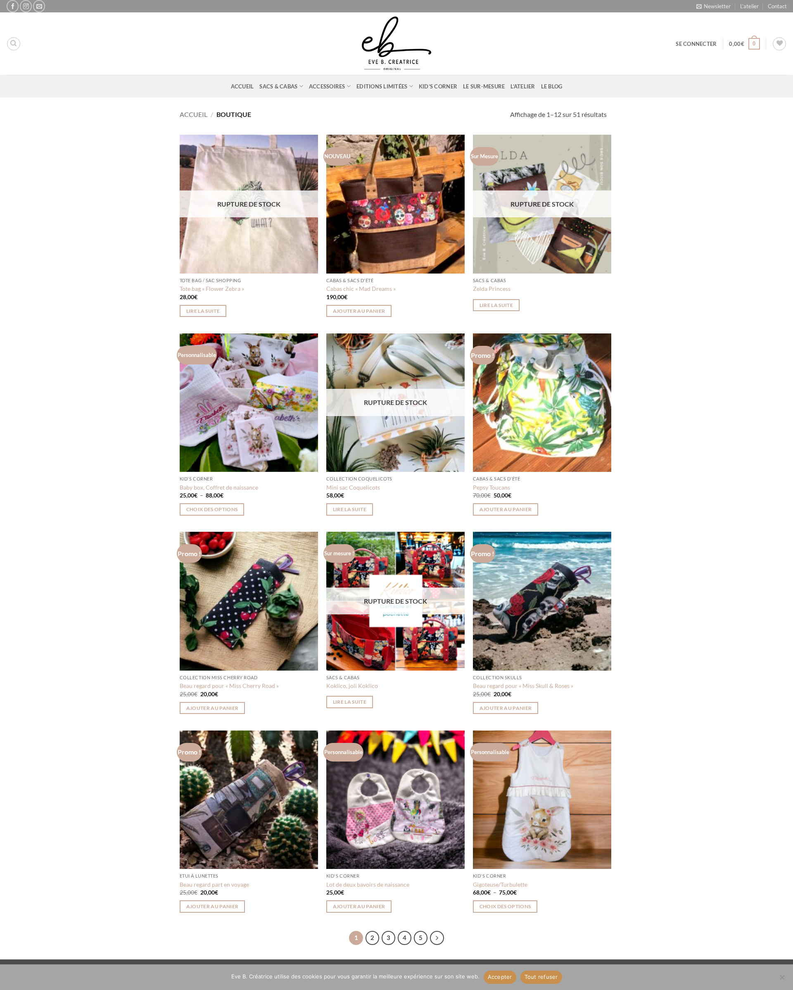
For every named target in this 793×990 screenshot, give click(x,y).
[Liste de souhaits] (779, 43)
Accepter (500, 976)
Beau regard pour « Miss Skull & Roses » (523, 685)
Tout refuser (541, 976)
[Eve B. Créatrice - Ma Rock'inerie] (396, 43)
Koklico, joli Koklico (352, 685)
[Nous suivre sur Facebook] (13, 6)
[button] (713, 6)
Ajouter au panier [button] (359, 311)
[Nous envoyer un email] (39, 6)
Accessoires (327, 86)
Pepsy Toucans (491, 487)
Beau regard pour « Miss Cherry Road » (229, 685)
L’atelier (749, 6)
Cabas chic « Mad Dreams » (361, 288)
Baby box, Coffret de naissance (219, 487)
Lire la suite (203, 311)
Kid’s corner (438, 86)
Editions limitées (381, 86)
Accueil (242, 86)
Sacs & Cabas (278, 86)
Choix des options (212, 509)
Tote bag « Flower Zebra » (212, 288)
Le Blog (552, 86)
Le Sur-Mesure (484, 86)
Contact (777, 6)
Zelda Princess (491, 288)
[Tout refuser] (782, 979)
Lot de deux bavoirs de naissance (367, 884)
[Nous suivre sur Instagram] (26, 6)
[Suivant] (437, 938)
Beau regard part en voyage (214, 884)
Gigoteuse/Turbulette (500, 884)
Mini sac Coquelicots (353, 487)
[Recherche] (13, 43)
